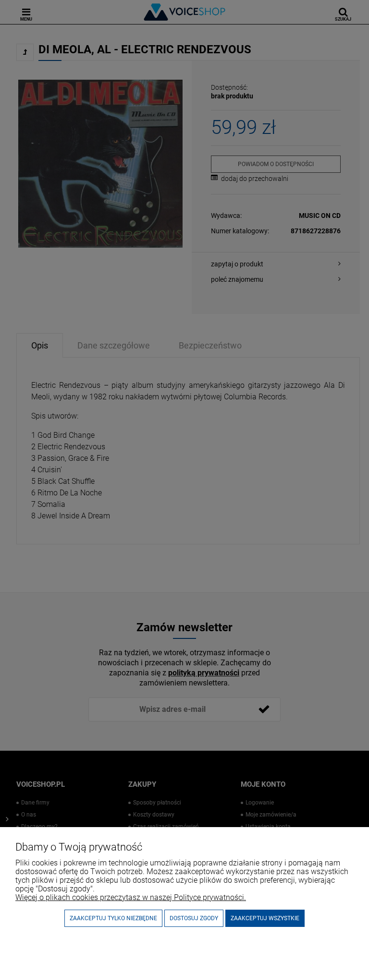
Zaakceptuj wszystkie (265, 918)
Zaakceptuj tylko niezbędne (113, 918)
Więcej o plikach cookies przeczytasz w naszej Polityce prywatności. (130, 897)
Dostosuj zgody (194, 918)
